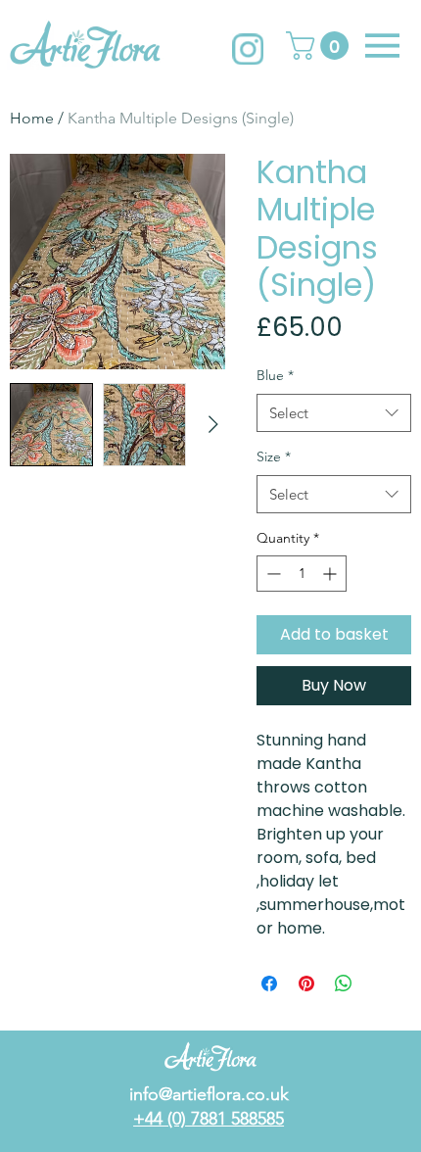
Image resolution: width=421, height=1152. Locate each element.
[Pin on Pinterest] (306, 983)
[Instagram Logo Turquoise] (247, 49)
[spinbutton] (301, 573)
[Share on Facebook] (269, 983)
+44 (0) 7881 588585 (208, 1118)
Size (274, 456)
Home (32, 118)
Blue (275, 375)
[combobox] (334, 413)
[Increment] (331, 573)
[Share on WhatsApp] (343, 983)
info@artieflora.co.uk (209, 1094)
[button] (320, 45)
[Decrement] (271, 573)
